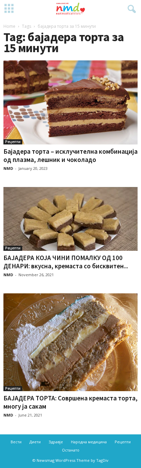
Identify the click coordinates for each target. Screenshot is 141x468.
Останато (70, 450)
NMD (8, 168)
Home (9, 26)
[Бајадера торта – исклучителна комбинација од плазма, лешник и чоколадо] (70, 102)
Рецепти (13, 141)
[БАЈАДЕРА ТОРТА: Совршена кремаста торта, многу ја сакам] (70, 342)
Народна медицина (89, 441)
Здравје (56, 441)
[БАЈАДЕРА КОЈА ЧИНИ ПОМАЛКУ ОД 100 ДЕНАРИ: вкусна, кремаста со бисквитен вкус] (70, 219)
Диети (35, 441)
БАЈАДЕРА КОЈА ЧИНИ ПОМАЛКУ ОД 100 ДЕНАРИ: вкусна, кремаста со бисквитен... (65, 262)
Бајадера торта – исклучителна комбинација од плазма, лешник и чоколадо (70, 155)
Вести (16, 441)
